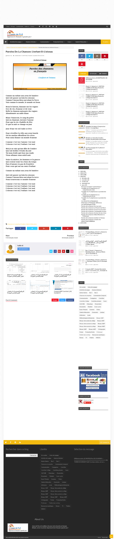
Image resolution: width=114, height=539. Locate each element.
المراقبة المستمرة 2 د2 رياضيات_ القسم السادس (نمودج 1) (39, 292)
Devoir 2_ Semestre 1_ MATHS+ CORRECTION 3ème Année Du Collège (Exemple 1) (95, 104)
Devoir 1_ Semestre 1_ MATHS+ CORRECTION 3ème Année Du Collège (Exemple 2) (95, 87)
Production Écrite (89, 332)
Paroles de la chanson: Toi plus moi (91, 219)
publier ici (27, 26)
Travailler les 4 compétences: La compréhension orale (90, 189)
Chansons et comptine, (21, 55)
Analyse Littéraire (96, 290)
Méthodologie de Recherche (87, 318)
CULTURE (82, 304)
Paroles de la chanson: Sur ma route (91, 206)
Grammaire (95, 312)
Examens (92, 309)
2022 (81, 173)
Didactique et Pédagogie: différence (91, 202)
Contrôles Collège (84, 301)
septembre (85, 183)
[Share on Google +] (44, 228)
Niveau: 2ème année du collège (88, 323)
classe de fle (9, 537)
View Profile (24, 249)
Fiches (98, 309)
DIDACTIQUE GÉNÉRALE (88, 221)
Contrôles (101, 298)
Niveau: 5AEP (83, 329)
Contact (32, 26)
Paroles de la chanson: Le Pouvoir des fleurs (93, 208)
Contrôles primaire (96, 301)
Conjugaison (93, 298)
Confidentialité (19, 26)
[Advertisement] (53, 12)
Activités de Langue (85, 290)
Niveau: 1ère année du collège (87, 320)
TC (86, 337)
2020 (81, 176)
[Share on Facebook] (20, 228)
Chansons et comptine (16, 47)
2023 (81, 171)
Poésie (81, 332)
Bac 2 (96, 292)
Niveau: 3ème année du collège (88, 326)
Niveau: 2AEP (100, 320)
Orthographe (101, 329)
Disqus (62, 300)
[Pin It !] (67, 228)
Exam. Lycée (98, 306)
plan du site (105, 537)
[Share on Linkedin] (55, 228)
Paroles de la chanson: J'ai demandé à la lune (93, 211)
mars (83, 185)
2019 (81, 223)
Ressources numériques (98, 335)
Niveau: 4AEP (101, 326)
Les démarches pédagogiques (89, 201)
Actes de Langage (92, 287)
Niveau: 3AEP (101, 323)
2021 (81, 174)
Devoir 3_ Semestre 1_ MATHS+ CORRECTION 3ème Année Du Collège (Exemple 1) (95, 96)
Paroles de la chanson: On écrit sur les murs (93, 209)
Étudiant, (30, 55)
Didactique (90, 304)
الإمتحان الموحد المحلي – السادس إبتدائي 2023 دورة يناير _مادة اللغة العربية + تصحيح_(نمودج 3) (96, 242)
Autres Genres (83, 292)
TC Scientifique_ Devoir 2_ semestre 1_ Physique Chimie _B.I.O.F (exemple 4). (96, 261)
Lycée (88, 315)
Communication (84, 298)
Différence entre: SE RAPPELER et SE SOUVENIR (90, 456)
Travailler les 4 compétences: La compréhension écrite (90, 195)
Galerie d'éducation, (38, 55)
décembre (85, 178)
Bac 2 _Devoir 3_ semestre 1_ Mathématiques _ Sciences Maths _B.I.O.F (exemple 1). (95, 252)
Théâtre (91, 337)
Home (7, 26)
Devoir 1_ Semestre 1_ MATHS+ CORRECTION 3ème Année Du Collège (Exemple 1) (95, 113)
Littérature (82, 315)
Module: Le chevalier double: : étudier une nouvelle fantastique (96, 138)
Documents (83, 306)
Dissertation (98, 304)
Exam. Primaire (83, 309)
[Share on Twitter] (32, 228)
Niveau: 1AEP (100, 318)
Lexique (102, 312)
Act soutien (83, 287)
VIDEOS (98, 337)
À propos (13, 26)
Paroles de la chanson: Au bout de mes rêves (93, 213)
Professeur (99, 332)
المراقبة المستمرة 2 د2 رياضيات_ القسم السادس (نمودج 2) (15, 292)
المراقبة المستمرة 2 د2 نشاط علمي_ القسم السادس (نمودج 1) (15, 275)
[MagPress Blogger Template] (19, 34)
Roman (81, 337)
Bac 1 (90, 292)
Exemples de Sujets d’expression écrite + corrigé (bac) (95, 127)
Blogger (55, 300)
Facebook (70, 300)
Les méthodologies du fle (88, 204)
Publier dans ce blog (85, 335)
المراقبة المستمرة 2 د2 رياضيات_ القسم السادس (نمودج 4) (39, 275)
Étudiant (25, 47)
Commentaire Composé (100, 295)
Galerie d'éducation (80, 42)
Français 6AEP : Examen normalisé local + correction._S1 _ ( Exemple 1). (96, 269)
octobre (84, 181)
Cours (105, 301)
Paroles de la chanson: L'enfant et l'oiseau (29, 51)
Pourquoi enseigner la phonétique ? (91, 186)
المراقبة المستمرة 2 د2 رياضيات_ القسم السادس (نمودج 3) (62, 275)
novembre (85, 180)
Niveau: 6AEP (92, 329)
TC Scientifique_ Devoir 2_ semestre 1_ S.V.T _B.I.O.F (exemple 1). (96, 232)
